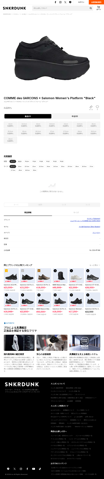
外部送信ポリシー (91, 398)
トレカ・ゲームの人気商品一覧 (78, 439)
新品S (20, 161)
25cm (62, 166)
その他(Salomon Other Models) (89, 227)
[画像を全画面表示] (52, 51)
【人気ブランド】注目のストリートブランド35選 (66, 467)
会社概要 (70, 401)
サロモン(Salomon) (93, 219)
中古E (61, 161)
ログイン (81, 2)
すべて (13, 161)
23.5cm (41, 166)
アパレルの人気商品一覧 (58, 439)
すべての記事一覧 (91, 474)
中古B (41, 161)
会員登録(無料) (96, 2)
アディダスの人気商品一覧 (59, 452)
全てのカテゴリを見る (58, 458)
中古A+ (27, 161)
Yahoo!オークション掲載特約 (84, 426)
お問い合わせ (89, 416)
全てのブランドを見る (74, 458)
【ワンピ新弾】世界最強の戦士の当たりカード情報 (67, 474)
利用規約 (53, 423)
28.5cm (27, 170)
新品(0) (28, 116)
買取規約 (61, 423)
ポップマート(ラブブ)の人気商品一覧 (62, 455)
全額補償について (75, 420)
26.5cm (84, 166)
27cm (91, 166)
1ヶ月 (64, 205)
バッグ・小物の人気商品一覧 (60, 442)
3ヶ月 (88, 205)
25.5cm (70, 166)
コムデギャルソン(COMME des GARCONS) (85, 221)
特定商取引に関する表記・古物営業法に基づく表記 (67, 398)
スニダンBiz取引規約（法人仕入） (77, 423)
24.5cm (55, 166)
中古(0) (75, 116)
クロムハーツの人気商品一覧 (79, 452)
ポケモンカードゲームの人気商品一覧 (83, 442)
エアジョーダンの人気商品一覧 (77, 445)
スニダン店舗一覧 (74, 391)
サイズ (76, 212)
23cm (34, 166)
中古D (55, 161)
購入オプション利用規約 (79, 413)
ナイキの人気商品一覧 (58, 445)
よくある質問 (78, 416)
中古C (48, 161)
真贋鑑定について (68, 410)
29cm (34, 170)
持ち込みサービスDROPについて (61, 416)
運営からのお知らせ (90, 420)
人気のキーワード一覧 (84, 455)
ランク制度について (83, 410)
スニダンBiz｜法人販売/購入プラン (62, 394)
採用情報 (78, 401)
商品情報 (27, 212)
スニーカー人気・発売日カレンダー (62, 435)
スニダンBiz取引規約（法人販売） (61, 426)
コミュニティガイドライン (59, 420)
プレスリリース (80, 394)
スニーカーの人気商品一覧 (84, 435)
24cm (48, 166)
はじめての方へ (55, 410)
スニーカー (96, 233)
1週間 (40, 205)
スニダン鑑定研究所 (57, 388)
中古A (34, 161)
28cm (20, 170)
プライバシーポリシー (58, 401)
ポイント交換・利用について (60, 413)
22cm (19, 166)
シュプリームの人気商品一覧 (60, 448)
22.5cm (27, 166)
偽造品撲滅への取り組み (73, 388)
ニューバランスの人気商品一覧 (81, 448)
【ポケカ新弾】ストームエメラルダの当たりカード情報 (68, 471)
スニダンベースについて (58, 391)
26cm (77, 166)
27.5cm (13, 170)
